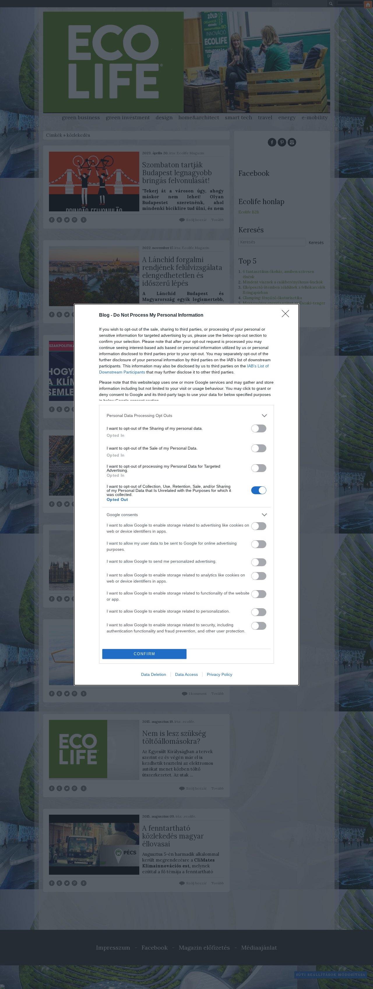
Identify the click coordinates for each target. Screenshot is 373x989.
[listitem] (186, 416)
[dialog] (186, 494)
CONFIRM (144, 654)
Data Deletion (153, 674)
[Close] (287, 315)
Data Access (186, 674)
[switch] (258, 428)
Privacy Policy (219, 674)
